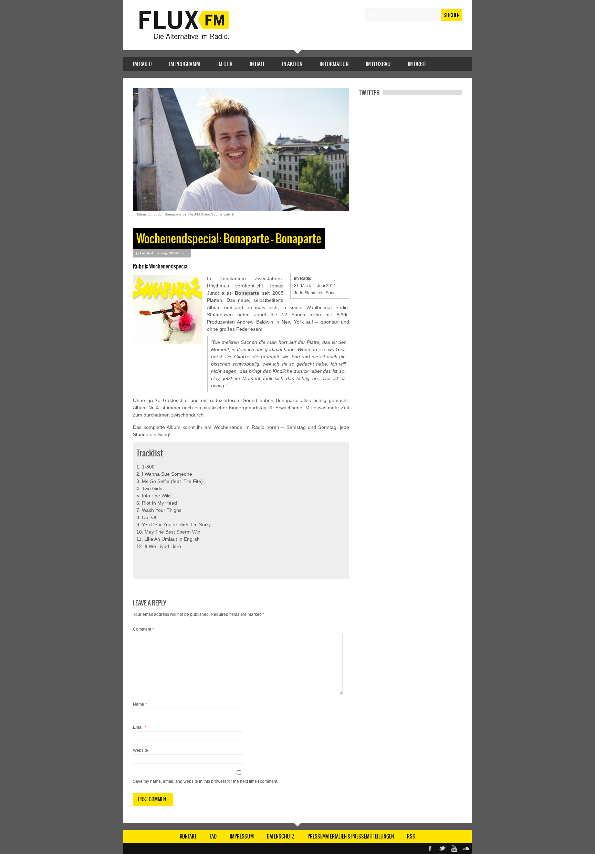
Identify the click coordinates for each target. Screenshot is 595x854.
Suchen (451, 15)
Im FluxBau (378, 64)
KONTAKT (188, 836)
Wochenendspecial (169, 266)
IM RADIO (142, 64)
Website (140, 750)
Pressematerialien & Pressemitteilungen (350, 836)
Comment (143, 629)
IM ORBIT (417, 64)
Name (140, 704)
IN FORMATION (334, 64)
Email (139, 727)
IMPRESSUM (242, 836)
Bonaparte (247, 293)
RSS (411, 836)
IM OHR (224, 64)
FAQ (213, 836)
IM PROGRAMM (184, 64)
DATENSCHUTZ (280, 836)
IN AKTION (292, 64)
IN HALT (257, 64)
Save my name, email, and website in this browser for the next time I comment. (205, 781)
